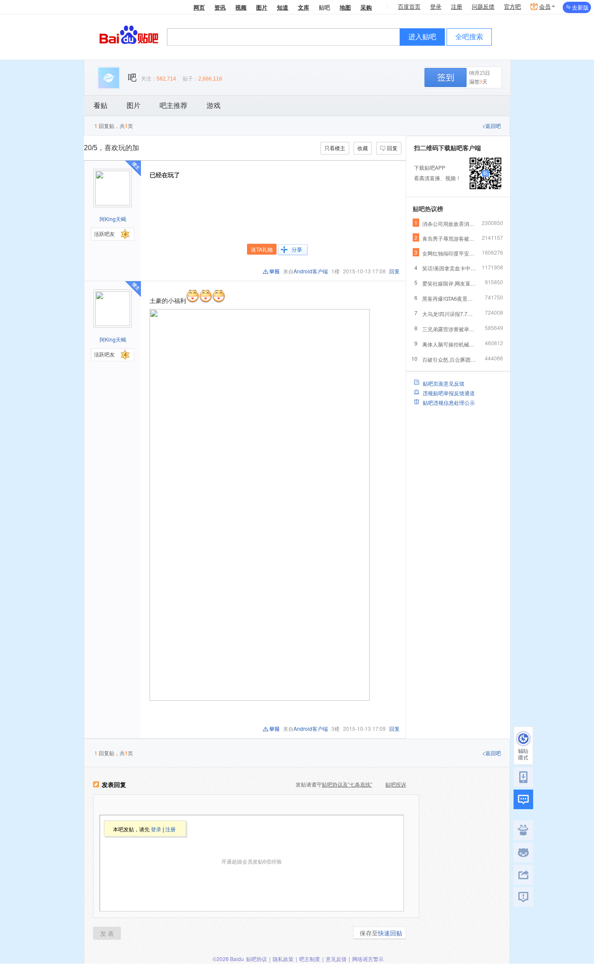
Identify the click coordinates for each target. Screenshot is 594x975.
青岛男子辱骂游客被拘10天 (449, 238)
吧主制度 (309, 958)
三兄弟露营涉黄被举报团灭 (449, 329)
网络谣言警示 (368, 958)
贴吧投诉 (395, 784)
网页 (199, 7)
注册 (456, 6)
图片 (261, 7)
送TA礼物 (262, 249)
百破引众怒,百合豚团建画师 (449, 359)
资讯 (220, 7)
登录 (435, 6)
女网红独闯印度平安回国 (449, 253)
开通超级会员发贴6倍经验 (251, 861)
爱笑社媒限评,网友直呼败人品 (449, 283)
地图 (345, 7)
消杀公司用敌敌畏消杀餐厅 (449, 223)
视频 (241, 7)
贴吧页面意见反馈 (443, 383)
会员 (545, 6)
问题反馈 (483, 6)
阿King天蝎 (113, 218)
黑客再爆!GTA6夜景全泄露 (449, 298)
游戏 (213, 105)
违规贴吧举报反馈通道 (449, 393)
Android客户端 (311, 271)
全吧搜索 (469, 36)
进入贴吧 (422, 36)
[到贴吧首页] (129, 34)
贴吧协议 (256, 958)
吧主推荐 (173, 105)
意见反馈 (336, 958)
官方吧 (512, 6)
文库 (303, 7)
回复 (392, 147)
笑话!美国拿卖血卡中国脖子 (449, 268)
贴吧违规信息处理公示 (449, 402)
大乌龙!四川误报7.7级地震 (449, 313)
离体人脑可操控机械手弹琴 (449, 344)
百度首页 (409, 6)
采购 (366, 7)
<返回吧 (491, 125)
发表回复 (114, 785)
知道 (282, 7)
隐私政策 (283, 958)
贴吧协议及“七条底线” (347, 784)
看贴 (100, 105)
